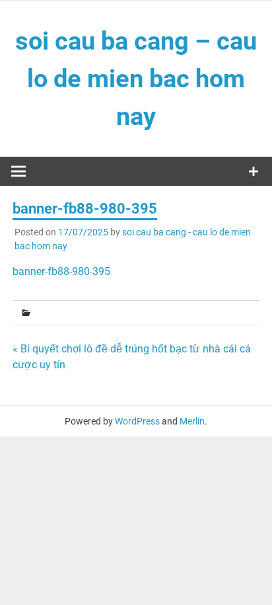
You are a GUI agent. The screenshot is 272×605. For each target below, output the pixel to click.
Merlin (192, 421)
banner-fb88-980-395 (61, 271)
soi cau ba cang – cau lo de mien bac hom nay (136, 78)
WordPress (137, 421)
